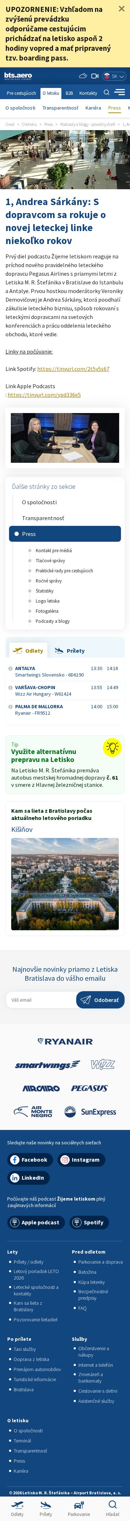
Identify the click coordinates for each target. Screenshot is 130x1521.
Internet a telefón (95, 1365)
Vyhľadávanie (106, 92)
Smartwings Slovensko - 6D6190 (49, 671)
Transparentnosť (60, 108)
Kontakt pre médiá (54, 550)
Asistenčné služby (96, 1401)
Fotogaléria (47, 611)
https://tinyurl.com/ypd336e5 (44, 394)
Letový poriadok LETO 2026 (36, 1274)
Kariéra (93, 108)
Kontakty (88, 93)
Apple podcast (40, 1222)
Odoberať (106, 999)
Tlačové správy (50, 560)
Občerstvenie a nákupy (93, 1351)
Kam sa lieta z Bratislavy (28, 1306)
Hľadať (112, 1514)
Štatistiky (44, 591)
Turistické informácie (35, 1379)
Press (114, 108)
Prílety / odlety (28, 1262)
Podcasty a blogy (53, 621)
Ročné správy (49, 581)
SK (114, 76)
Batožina (87, 1272)
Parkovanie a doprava (100, 1262)
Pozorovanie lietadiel (35, 1319)
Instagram (86, 1159)
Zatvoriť (122, 9)
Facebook (34, 1159)
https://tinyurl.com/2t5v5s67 (73, 368)
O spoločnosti (20, 108)
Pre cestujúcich (21, 93)
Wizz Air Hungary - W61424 (43, 690)
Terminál (22, 1440)
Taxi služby (25, 1349)
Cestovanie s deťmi (97, 1391)
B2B (69, 93)
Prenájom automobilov (37, 1369)
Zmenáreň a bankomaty (90, 1377)
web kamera (95, 76)
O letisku (51, 93)
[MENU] (119, 92)
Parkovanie (79, 1514)
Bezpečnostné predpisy (93, 1294)
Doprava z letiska (31, 1359)
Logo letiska (48, 601)
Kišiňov (21, 829)
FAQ (82, 1308)
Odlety (17, 1514)
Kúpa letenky (91, 1282)
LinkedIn (33, 1177)
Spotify (93, 1222)
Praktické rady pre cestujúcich (64, 570)
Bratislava (24, 1389)
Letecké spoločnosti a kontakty (36, 1290)
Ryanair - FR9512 (39, 709)
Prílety (46, 1514)
